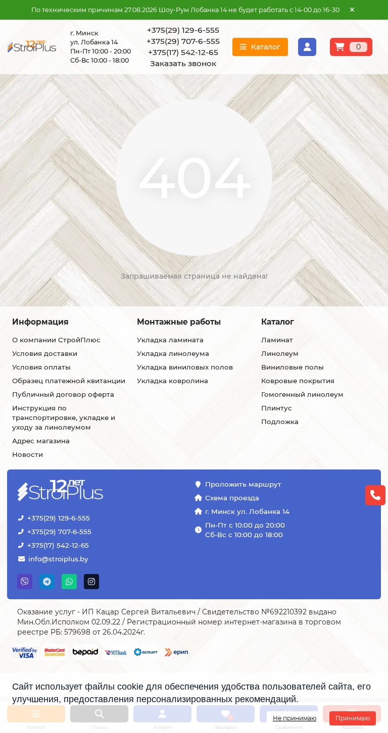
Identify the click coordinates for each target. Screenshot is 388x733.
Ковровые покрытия (297, 381)
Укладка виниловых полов (185, 367)
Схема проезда (232, 498)
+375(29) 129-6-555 (58, 518)
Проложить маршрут (243, 484)
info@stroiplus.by (58, 559)
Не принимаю (294, 718)
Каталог (277, 322)
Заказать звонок (183, 63)
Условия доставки (44, 353)
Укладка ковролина (172, 381)
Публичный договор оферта (63, 394)
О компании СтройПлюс (56, 340)
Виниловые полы (292, 367)
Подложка (280, 421)
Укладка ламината (170, 340)
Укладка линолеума (173, 353)
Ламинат (277, 340)
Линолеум (280, 353)
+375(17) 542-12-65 (58, 545)
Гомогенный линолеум (302, 394)
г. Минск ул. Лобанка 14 (247, 511)
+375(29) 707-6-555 (59, 532)
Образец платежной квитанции (68, 381)
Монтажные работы (179, 322)
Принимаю (352, 718)
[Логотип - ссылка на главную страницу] (66, 491)
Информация (40, 322)
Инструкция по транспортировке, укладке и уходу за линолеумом (63, 417)
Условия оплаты (41, 367)
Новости (27, 454)
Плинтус (276, 408)
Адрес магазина (41, 441)
